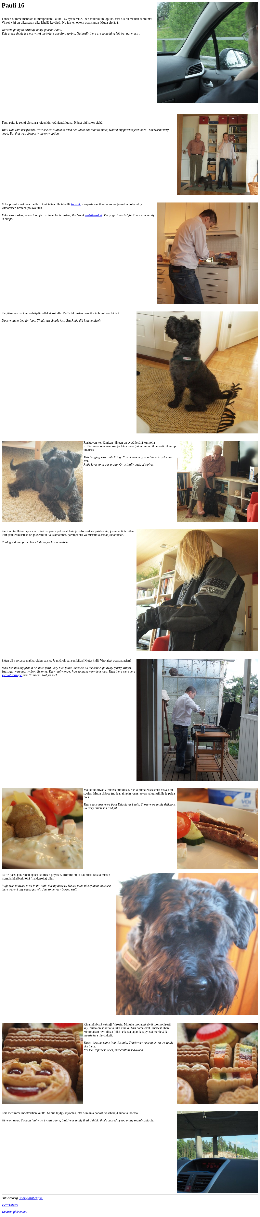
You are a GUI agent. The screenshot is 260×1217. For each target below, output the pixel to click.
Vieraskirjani (10, 1205)
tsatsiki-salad (93, 215)
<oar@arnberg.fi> (31, 1198)
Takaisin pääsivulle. (14, 1212)
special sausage (12, 675)
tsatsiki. (76, 204)
